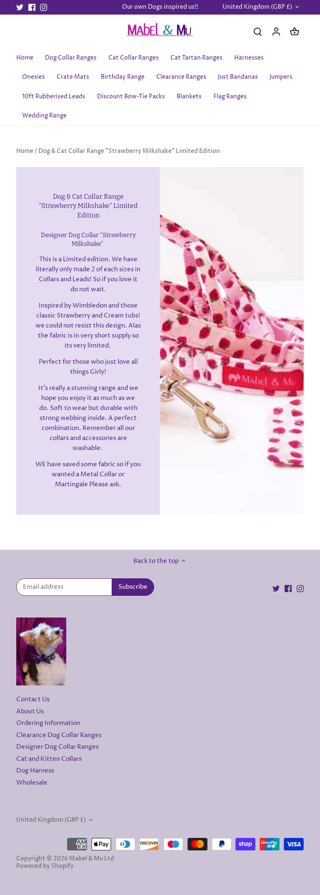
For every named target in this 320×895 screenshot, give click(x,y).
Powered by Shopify (45, 866)
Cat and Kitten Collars (49, 759)
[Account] (276, 31)
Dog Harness (35, 770)
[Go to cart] (295, 31)
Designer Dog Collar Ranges (57, 746)
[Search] (258, 31)
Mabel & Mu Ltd (91, 858)
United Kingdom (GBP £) (257, 7)
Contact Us (33, 699)
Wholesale (32, 782)
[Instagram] (43, 7)
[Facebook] (31, 7)
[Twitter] (19, 7)
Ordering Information (48, 723)
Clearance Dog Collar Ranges (59, 735)
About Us (30, 711)
